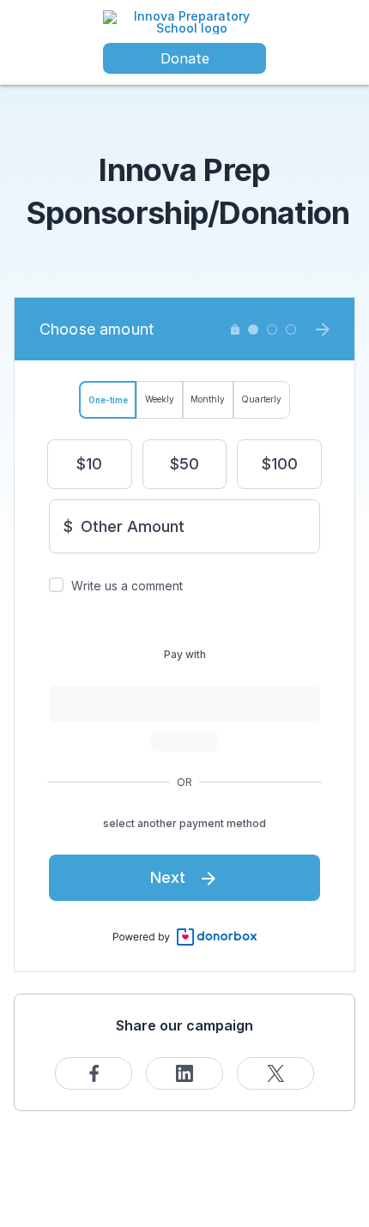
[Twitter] (275, 1073)
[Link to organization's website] (184, 21)
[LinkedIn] (184, 1073)
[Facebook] (93, 1073)
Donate (184, 58)
